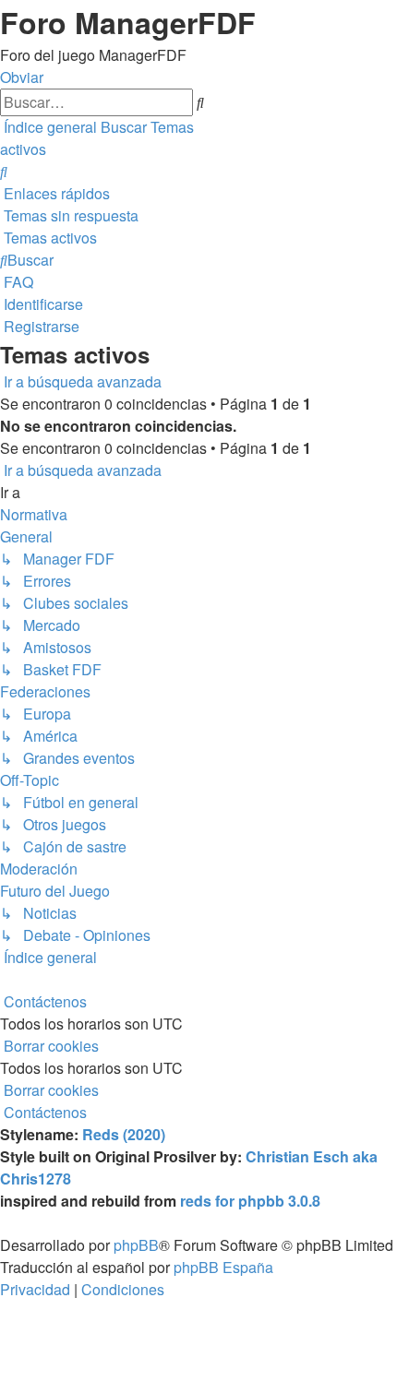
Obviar (21, 77)
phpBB (136, 1245)
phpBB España (223, 1267)
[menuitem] (3, 171)
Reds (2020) (123, 1134)
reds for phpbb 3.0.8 (250, 1200)
